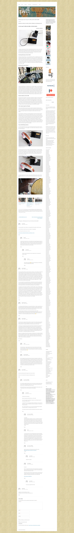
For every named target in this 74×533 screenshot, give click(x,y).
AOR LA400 (35, 210)
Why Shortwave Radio (48, 403)
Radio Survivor (47, 365)
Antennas (26, 209)
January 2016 (47, 267)
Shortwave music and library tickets (50, 137)
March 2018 (47, 243)
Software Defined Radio (49, 401)
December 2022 (47, 190)
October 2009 (47, 337)
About (40, 4)
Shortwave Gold (48, 399)
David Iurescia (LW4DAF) (48, 390)
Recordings (48, 397)
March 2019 (47, 232)
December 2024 (47, 168)
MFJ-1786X (25, 211)
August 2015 (47, 272)
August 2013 (47, 294)
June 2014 (47, 285)
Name (19, 510)
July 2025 (47, 161)
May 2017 (47, 252)
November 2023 (48, 180)
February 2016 (47, 266)
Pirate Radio (47, 395)
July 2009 (47, 340)
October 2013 (47, 292)
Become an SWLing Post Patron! (49, 97)
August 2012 (47, 305)
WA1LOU (47, 377)
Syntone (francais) (48, 375)
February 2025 (47, 166)
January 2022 (47, 200)
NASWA (47, 360)
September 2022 (48, 193)
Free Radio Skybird (48, 392)
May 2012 (47, 308)
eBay (47, 391)
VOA (49, 402)
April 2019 (47, 231)
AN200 (32, 210)
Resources (29, 4)
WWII (53, 403)
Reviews (41, 209)
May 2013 (47, 297)
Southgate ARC (48, 402)
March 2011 (47, 321)
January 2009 (47, 344)
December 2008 (47, 345)
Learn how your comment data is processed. (34, 525)
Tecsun (34, 211)
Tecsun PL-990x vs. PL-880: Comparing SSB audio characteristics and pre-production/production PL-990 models (30, 204)
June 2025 (47, 162)
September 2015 (48, 271)
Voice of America (53, 402)
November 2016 (48, 258)
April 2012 (47, 309)
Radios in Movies (51, 396)
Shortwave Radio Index (48, 371)
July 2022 (47, 195)
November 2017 (48, 247)
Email (19, 513)
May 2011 (47, 319)
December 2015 (47, 268)
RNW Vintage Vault (48, 366)
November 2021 (48, 202)
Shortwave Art (52, 398)
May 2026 (47, 152)
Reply (19, 234)
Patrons (25, 4)
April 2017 (47, 253)
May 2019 (47, 230)
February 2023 (47, 188)
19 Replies (19, 21)
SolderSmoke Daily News (49, 373)
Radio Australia (51, 395)
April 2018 (47, 242)
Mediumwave (33, 209)
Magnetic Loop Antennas (21, 211)
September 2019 (48, 226)
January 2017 (47, 256)
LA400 (37, 210)
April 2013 (47, 298)
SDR (50, 397)
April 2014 (47, 287)
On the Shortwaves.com (48, 362)
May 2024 (47, 174)
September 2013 (48, 293)
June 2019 (47, 229)
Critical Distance (47, 352)
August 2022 (47, 194)
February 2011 (47, 322)
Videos (53, 402)
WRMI (52, 403)
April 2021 (47, 209)
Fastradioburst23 (51, 391)
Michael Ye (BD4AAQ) (29, 211)
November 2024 (48, 169)
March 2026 (47, 154)
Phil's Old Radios (48, 364)
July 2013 (47, 295)
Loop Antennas (40, 210)
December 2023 (47, 179)
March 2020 (47, 221)
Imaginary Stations (48, 393)
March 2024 (47, 176)
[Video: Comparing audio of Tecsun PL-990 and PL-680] (38, 200)
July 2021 (47, 206)
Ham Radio (48, 393)
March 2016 (47, 265)
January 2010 (47, 334)
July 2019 (47, 228)
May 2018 (47, 241)
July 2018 (47, 239)
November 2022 (48, 191)
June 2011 (47, 318)
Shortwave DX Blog (48, 370)
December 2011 (47, 313)
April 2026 (47, 153)
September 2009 (48, 338)
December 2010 (47, 324)
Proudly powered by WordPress (21, 529)
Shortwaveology (48, 372)
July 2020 (47, 217)
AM (24, 209)
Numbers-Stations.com (48, 361)
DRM (46, 391)
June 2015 (47, 274)
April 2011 (47, 320)
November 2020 (48, 213)
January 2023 (47, 189)
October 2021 (47, 203)
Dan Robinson (53, 389)
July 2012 (47, 306)
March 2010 (47, 332)
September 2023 (48, 182)
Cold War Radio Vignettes (49, 351)
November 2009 (48, 336)
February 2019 (47, 233)
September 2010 (48, 327)
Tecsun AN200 (37, 211)
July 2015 (47, 273)
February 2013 (47, 300)
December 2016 (47, 257)
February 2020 (47, 222)
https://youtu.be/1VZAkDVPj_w (28, 476)
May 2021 (47, 208)
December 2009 (47, 335)
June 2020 (47, 218)
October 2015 (47, 270)
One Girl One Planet (48, 363)
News (35, 209)
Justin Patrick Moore (49, 394)
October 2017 (47, 248)
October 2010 (47, 326)
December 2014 (47, 279)
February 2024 (47, 177)
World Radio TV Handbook (49, 383)
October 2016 (47, 259)
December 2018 (47, 235)
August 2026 (47, 149)
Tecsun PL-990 (40, 211)
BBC (51, 388)
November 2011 (48, 314)
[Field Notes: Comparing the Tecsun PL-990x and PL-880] (22, 200)
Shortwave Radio (20, 210)
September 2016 (48, 260)
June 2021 (47, 207)
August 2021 (47, 205)
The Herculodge (47, 376)
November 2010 (48, 325)
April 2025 (47, 164)
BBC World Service (48, 388)
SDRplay (52, 397)
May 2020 (47, 219)
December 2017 (47, 246)
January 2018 (47, 245)
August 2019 (47, 227)
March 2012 (47, 310)
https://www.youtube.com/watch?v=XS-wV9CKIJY (30, 450)
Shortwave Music (53, 399)
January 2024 (47, 178)
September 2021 (48, 204)
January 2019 (47, 234)
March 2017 (47, 254)
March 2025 (47, 165)
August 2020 (47, 216)
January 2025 (47, 167)
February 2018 (47, 244)
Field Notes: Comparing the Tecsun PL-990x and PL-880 (22, 203)
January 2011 (47, 323)
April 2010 (47, 331)
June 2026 (47, 151)
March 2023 (47, 187)
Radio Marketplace (35, 4)
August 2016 (47, 261)
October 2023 (47, 181)
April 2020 (47, 220)
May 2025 (47, 163)
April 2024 (47, 175)
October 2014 (47, 281)
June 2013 (47, 296)
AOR (33, 210)
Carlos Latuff (48, 389)
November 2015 (48, 269)
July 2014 (47, 284)
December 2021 (47, 201)
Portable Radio (38, 209)
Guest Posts (29, 209)
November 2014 (48, 280)
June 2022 (47, 196)
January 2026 (47, 156)
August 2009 (47, 339)
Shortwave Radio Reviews (25, 210)
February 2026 (47, 155)
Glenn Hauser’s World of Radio (49, 357)
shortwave (48, 398)
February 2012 (47, 311)
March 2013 (47, 299)
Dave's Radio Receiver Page (49, 353)
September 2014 (48, 282)
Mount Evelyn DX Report (49, 359)
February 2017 (47, 255)
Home (19, 4)
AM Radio (47, 388)
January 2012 (47, 312)
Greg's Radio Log (48, 358)
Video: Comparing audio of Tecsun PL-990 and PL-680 (38, 203)
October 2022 (47, 192)
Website (19, 516)
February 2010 (47, 333)
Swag (22, 4)
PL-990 (33, 211)
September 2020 (48, 215)
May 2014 (47, 286)
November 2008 (48, 346)
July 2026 (47, 150)
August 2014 (47, 283)
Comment (19, 501)
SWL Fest (47, 374)
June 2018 (47, 240)
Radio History (47, 396)
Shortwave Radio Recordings (49, 400)
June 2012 (47, 307)
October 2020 (47, 214)
